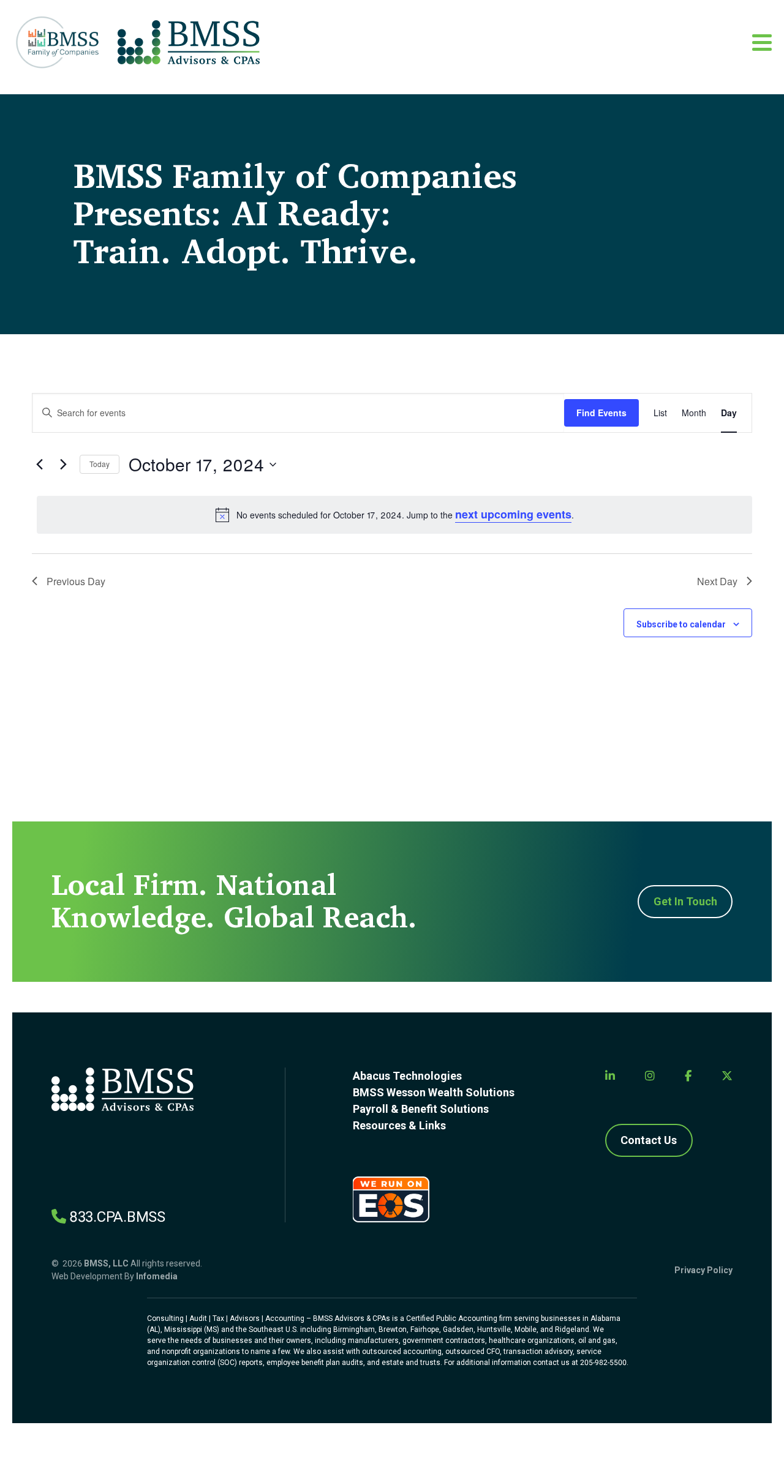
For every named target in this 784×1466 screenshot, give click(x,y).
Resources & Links (399, 1125)
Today (99, 463)
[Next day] (63, 464)
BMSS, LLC (106, 1263)
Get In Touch (685, 901)
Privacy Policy (703, 1270)
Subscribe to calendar (681, 624)
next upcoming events (513, 514)
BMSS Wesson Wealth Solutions (433, 1092)
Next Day (717, 581)
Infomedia (157, 1276)
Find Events (601, 412)
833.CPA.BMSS (117, 1216)
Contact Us (648, 1140)
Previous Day (76, 581)
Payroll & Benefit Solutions (421, 1108)
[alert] (394, 514)
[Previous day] (39, 464)
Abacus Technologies (407, 1075)
